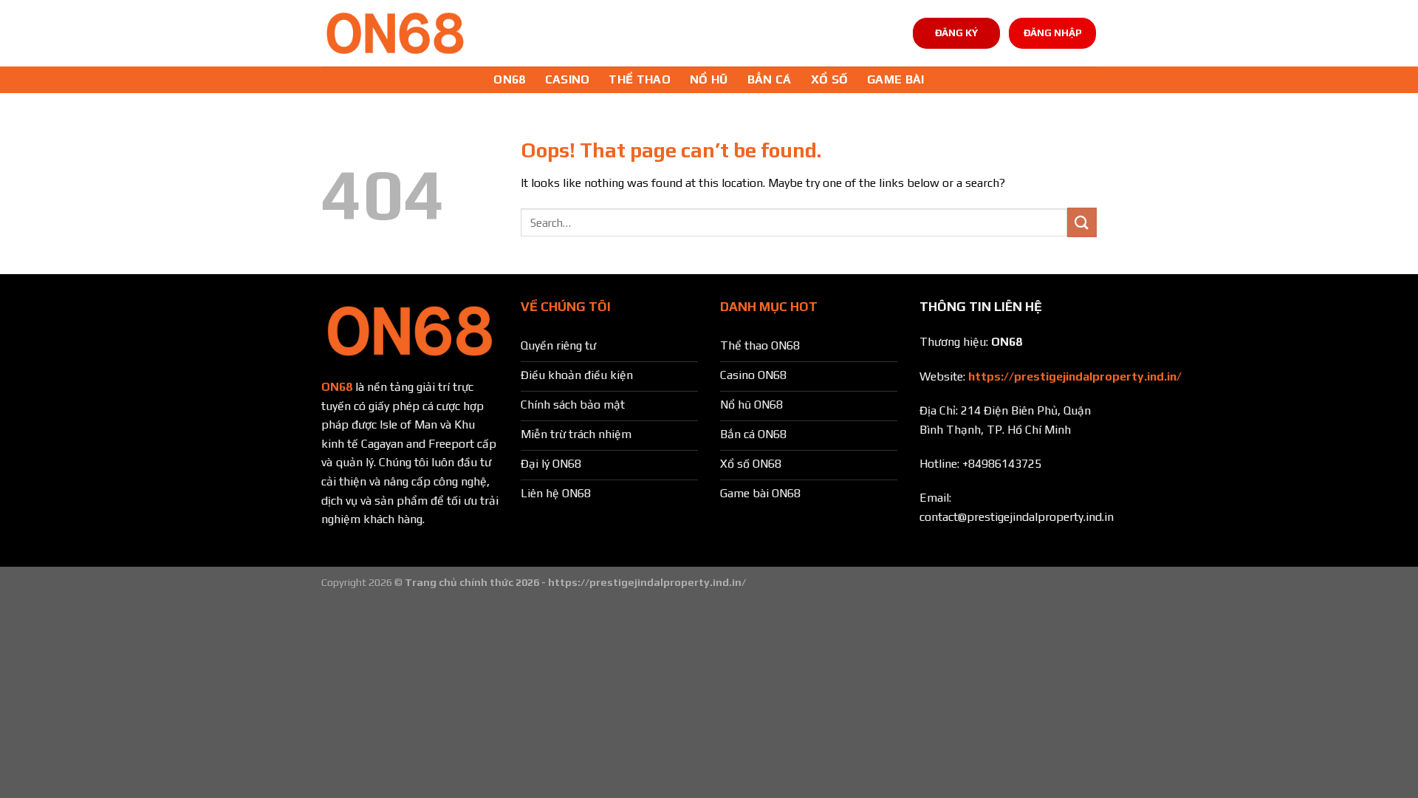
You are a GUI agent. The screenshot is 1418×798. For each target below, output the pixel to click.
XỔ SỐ (830, 79)
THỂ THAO (640, 79)
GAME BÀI (896, 79)
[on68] (395, 33)
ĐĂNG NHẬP (1053, 32)
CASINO (567, 79)
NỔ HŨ (709, 79)
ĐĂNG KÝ (956, 32)
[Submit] (1082, 222)
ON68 (509, 79)
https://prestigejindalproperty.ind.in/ (1075, 376)
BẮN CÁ (769, 79)
